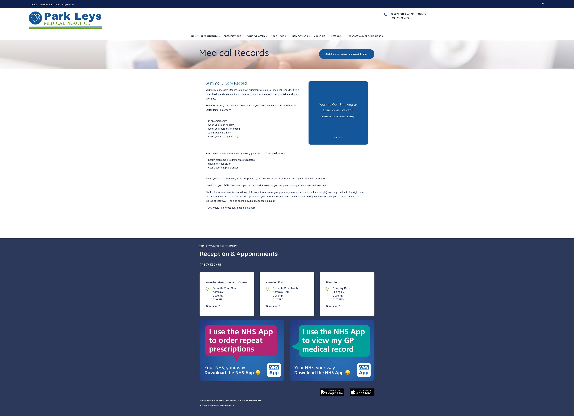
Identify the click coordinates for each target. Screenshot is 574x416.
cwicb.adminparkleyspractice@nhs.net (53, 4)
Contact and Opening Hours (365, 36)
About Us (319, 36)
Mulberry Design (227, 406)
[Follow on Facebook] (543, 3)
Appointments (209, 36)
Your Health (278, 36)
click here (250, 207)
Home (194, 36)
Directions (211, 306)
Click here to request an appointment (346, 54)
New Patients (300, 36)
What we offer (256, 36)
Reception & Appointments (408, 13)
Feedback (336, 36)
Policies (203, 406)
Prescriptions (232, 36)
